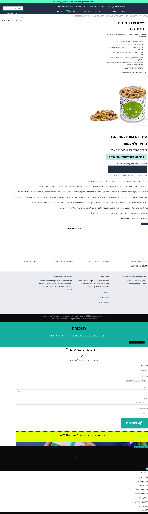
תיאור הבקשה (143, 409)
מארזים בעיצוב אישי (103, 11)
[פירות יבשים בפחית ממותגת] (55, 244)
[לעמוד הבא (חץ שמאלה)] (139, 461)
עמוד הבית (144, 16)
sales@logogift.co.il (61, 2)
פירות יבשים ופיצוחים (81, 16)
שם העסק (144, 377)
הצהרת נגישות (103, 303)
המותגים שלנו (119, 11)
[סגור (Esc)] (145, 451)
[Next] (91, 104)
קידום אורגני (55, 319)
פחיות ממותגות (127, 175)
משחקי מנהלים (44, 284)
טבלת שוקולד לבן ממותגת (138, 261)
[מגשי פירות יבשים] (18, 244)
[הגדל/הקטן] (139, 451)
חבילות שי (82, 6)
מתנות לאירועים (66, 6)
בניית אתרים (64, 319)
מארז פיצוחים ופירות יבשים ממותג (99, 261)
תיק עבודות (87, 11)
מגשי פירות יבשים (30, 261)
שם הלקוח (144, 366)
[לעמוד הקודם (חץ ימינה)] (145, 461)
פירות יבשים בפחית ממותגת (64, 261)
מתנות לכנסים (45, 281)
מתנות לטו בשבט (97, 16)
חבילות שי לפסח (56, 287)
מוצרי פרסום (67, 281)
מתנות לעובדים (97, 6)
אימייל (146, 398)
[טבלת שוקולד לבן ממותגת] (129, 244)
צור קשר (59, 11)
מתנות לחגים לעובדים (115, 16)
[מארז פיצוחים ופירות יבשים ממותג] (92, 244)
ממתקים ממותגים (64, 284)
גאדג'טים (55, 284)
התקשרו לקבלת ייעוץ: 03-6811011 (131, 163)
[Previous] (144, 104)
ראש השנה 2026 (73, 11)
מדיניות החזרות (103, 297)
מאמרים (106, 292)
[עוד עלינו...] (90, 287)
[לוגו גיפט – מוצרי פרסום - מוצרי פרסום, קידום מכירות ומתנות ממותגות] (138, 8)
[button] (107, 6)
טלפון (146, 387)
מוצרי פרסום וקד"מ (117, 6)
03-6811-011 (76, 2)
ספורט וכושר (66, 287)
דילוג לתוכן (144, 466)
